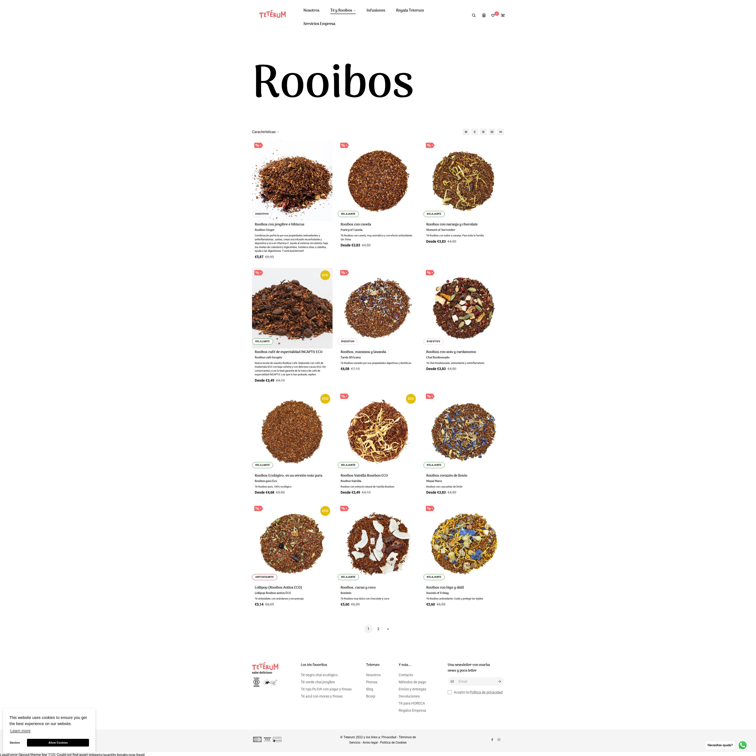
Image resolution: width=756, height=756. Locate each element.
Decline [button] (15, 742)
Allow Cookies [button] (58, 742)
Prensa (371, 682)
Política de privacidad (486, 692)
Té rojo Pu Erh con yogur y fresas (326, 689)
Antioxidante (264, 577)
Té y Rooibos (341, 10)
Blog (369, 689)
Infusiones (376, 10)
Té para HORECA (412, 703)
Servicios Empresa (319, 24)
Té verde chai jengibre (318, 682)
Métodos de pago (412, 682)
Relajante (348, 214)
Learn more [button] (20, 731)
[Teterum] (274, 15)
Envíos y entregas (412, 689)
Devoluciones (409, 696)
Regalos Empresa (412, 710)
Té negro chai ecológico (319, 675)
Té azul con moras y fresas (322, 696)
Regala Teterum (410, 10)
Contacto (406, 675)
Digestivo (262, 214)
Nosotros (311, 10)
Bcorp (370, 696)
